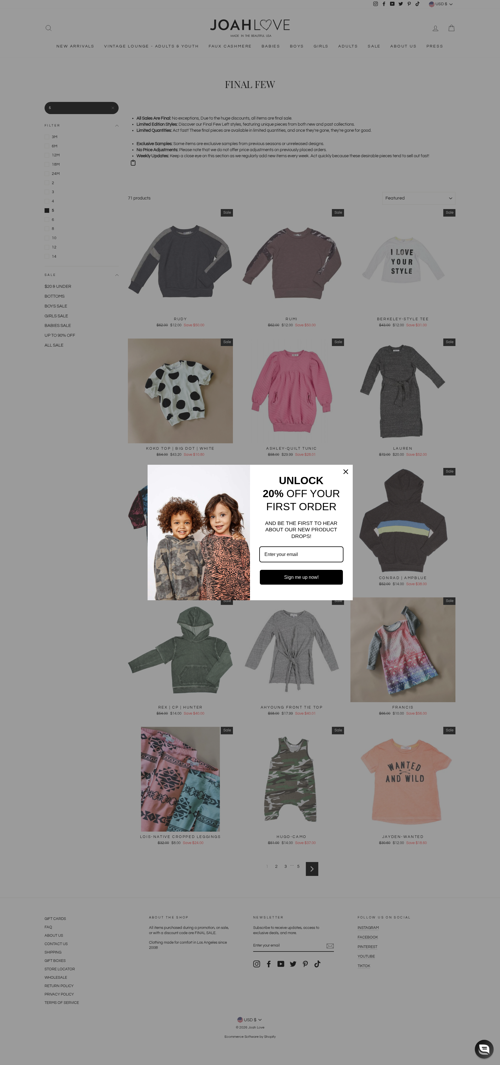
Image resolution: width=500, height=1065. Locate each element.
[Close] (346, 472)
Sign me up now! (301, 577)
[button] (484, 1049)
